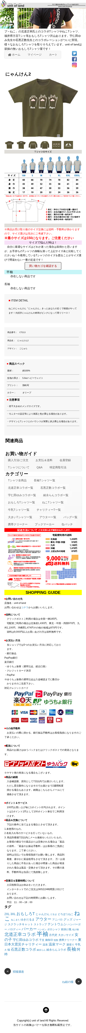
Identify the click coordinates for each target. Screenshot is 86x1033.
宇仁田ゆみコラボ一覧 (22, 495)
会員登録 (65, 460)
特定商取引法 (58, 467)
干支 (41, 940)
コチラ (24, 607)
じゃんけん (43, 914)
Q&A (39, 467)
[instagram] (74, 64)
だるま (53, 914)
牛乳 (78, 944)
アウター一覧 (47, 517)
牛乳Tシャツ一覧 (18, 509)
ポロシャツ (53, 929)
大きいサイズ (66, 935)
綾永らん (41, 950)
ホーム (15, 54)
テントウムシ (57, 924)
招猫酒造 (15, 971)
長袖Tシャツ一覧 (44, 480)
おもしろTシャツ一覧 (21, 502)
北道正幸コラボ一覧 (20, 487)
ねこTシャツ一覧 (53, 502)
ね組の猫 (71, 981)
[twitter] (74, 53)
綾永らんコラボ (56, 949)
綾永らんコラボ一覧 (55, 495)
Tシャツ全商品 (17, 480)
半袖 (42, 933)
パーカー (29, 929)
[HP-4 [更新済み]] (9, 147)
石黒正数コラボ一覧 (53, 487)
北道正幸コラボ (20, 934)
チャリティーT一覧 (49, 509)
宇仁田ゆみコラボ (25, 939)
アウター (43, 919)
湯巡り (70, 944)
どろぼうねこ (65, 914)
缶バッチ (67, 524)
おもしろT (25, 913)
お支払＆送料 (44, 460)
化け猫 (75, 929)
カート (53, 54)
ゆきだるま (28, 919)
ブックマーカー (44, 524)
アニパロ (57, 919)
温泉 (45, 944)
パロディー (14, 929)
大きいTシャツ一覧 (20, 517)
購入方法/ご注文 (18, 460)
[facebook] (74, 59)
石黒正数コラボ (23, 949)
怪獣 (56, 940)
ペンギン (42, 929)
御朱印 (49, 940)
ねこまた (15, 919)
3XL (13, 914)
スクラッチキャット (20, 924)
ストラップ (40, 924)
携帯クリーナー (18, 524)
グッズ (67, 919)
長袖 (71, 949)
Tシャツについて (18, 467)
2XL (7, 914)
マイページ (35, 54)
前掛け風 (66, 929)
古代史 (53, 934)
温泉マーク (57, 944)
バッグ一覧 (70, 517)
